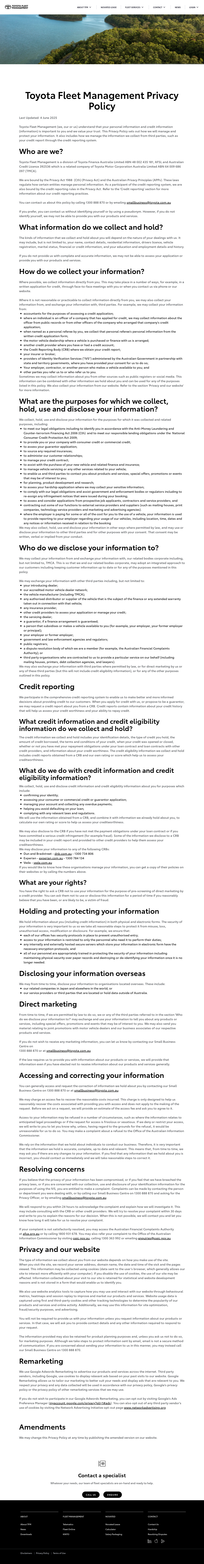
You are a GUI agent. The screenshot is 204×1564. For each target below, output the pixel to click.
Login (194, 7)
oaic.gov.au (81, 1238)
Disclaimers (26, 1553)
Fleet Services (135, 7)
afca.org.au (31, 1233)
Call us (91, 1494)
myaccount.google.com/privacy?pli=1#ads (80, 1403)
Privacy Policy (42, 1553)
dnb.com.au (63, 853)
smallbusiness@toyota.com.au (149, 202)
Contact (159, 7)
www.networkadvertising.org (145, 1407)
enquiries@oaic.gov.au (154, 1238)
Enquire (112, 1494)
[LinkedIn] (150, 1541)
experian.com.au (51, 858)
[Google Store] (164, 1541)
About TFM (84, 7)
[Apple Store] (157, 1541)
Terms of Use (59, 1553)
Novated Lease (109, 7)
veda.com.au (43, 862)
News (178, 7)
